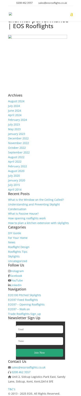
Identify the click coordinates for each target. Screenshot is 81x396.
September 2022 (19, 152)
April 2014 (14, 189)
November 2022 (18, 143)
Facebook (16, 276)
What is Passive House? (23, 213)
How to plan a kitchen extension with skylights (38, 223)
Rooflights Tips (17, 252)
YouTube (17, 280)
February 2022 (17, 166)
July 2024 (14, 106)
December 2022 (18, 138)
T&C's (11, 389)
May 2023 (14, 129)
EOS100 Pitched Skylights (24, 295)
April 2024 (14, 115)
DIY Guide (14, 233)
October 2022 (17, 148)
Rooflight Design (18, 247)
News (11, 242)
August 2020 (16, 171)
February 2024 (17, 120)
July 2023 (14, 124)
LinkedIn (16, 285)
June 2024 (14, 110)
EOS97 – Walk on (19, 309)
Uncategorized (17, 261)
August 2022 (16, 157)
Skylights (14, 256)
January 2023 (16, 134)
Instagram (17, 271)
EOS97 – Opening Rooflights (26, 304)
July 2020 (14, 175)
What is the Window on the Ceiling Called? (36, 200)
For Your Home (18, 238)
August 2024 (16, 101)
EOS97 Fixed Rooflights (23, 300)
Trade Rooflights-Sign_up (24, 314)
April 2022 (14, 161)
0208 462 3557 (21, 372)
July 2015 (14, 185)
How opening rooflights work (27, 218)
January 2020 (16, 180)
